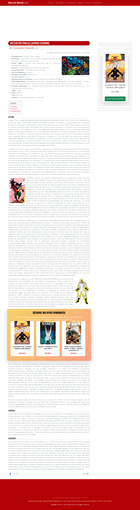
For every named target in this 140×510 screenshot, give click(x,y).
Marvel (51, 3)
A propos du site (58, 497)
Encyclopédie (71, 3)
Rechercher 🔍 (97, 3)
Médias (80, 3)
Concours (84, 497)
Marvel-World (18, 3)
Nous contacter (70, 497)
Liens (78, 497)
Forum (88, 3)
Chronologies (60, 3)
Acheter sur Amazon (115, 99)
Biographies (30, 48)
